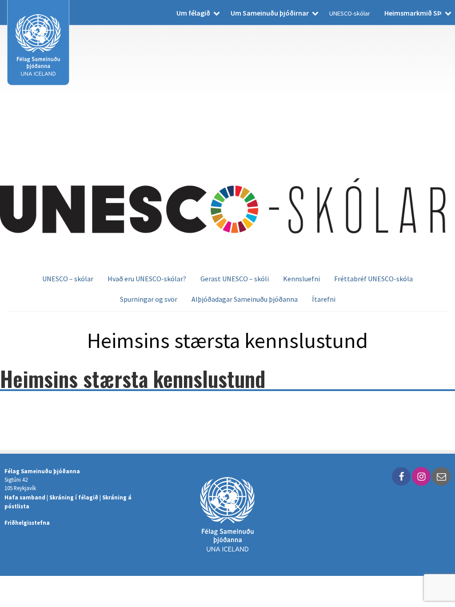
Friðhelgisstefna (27, 522)
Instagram (421, 476)
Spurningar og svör (148, 299)
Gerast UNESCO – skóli (234, 278)
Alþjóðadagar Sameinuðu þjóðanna (245, 299)
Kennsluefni (301, 278)
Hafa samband (24, 497)
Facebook (401, 476)
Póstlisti (441, 476)
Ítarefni (323, 299)
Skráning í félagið (73, 497)
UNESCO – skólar (67, 278)
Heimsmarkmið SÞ (413, 12)
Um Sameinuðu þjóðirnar (270, 12)
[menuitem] (196, 12)
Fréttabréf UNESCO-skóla (373, 278)
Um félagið (193, 12)
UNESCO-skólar (349, 13)
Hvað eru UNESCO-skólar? (147, 278)
